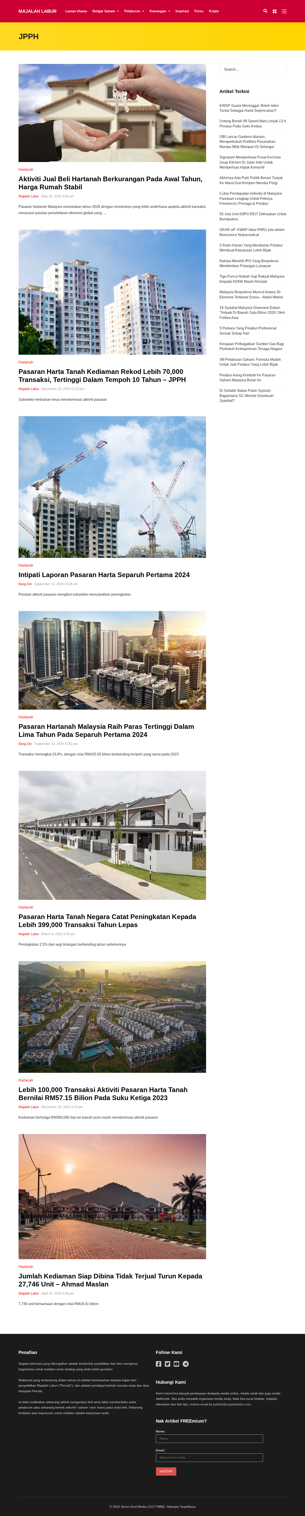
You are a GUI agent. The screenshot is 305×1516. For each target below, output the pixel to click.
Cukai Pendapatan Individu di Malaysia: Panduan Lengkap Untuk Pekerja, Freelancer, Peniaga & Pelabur (250, 198)
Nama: (160, 1431)
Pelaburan (132, 11)
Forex (198, 11)
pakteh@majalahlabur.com (232, 1404)
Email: (160, 1450)
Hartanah (26, 169)
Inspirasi (182, 11)
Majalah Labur (37, 11)
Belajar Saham (103, 11)
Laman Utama (76, 11)
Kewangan (158, 11)
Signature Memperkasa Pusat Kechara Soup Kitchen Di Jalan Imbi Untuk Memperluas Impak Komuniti (250, 162)
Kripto (214, 11)
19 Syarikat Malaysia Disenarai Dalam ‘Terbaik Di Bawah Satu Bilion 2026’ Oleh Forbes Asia (252, 313)
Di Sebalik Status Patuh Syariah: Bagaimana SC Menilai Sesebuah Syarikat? (246, 396)
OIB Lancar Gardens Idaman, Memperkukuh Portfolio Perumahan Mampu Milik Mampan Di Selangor (247, 142)
